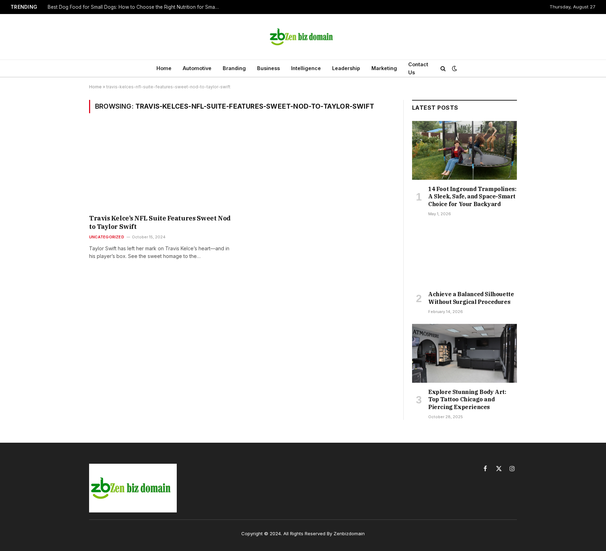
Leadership (346, 68)
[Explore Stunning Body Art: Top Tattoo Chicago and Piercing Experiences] (464, 353)
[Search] (443, 68)
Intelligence (306, 68)
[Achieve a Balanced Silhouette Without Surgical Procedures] (464, 255)
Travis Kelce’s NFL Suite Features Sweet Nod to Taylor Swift (160, 222)
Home (163, 68)
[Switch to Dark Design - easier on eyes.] (453, 68)
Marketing (384, 68)
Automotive (197, 68)
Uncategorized (106, 236)
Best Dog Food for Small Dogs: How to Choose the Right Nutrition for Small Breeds (135, 7)
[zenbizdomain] (303, 37)
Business (268, 68)
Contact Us (418, 68)
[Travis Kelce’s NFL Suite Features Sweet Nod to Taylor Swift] (162, 168)
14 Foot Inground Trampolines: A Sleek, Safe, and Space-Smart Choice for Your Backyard (472, 196)
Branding (234, 68)
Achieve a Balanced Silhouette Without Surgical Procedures (471, 298)
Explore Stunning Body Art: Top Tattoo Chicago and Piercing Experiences (467, 399)
